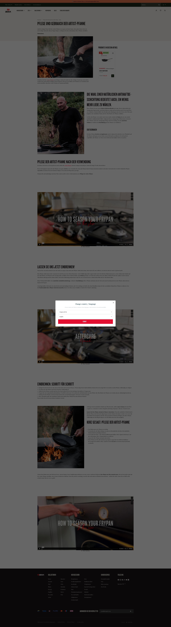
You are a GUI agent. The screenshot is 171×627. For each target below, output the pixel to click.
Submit (85, 322)
